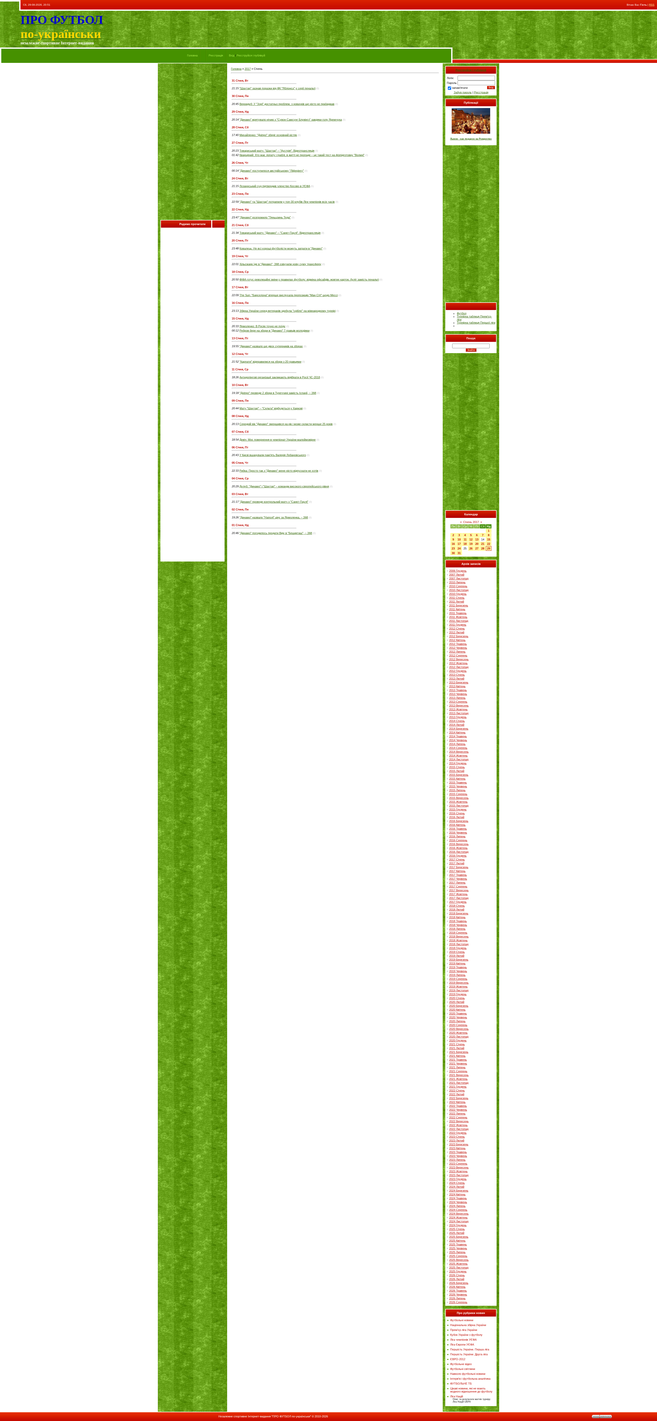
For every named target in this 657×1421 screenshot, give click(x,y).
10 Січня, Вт (240, 384)
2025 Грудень (458, 1271)
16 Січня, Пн (240, 302)
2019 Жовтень (458, 986)
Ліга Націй (456, 1396)
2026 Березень (458, 1282)
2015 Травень (458, 782)
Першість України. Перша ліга (469, 1349)
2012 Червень (458, 647)
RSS (651, 4)
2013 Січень (457, 674)
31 (459, 553)
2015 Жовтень (458, 801)
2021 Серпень (458, 1071)
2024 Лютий (456, 1186)
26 (470, 548)
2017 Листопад (458, 898)
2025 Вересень (459, 1259)
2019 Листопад (458, 990)
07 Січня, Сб (240, 431)
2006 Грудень (458, 570)
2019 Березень (458, 959)
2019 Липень (457, 975)
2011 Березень (458, 605)
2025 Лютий (456, 1232)
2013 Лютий (456, 678)
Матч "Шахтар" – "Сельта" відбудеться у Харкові (271, 408)
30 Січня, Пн (240, 96)
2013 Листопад (458, 713)
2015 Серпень (458, 794)
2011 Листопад (458, 620)
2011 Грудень (457, 624)
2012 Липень (457, 651)
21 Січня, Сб (240, 225)
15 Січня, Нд (240, 318)
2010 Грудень (458, 593)
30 (453, 553)
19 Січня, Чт (240, 256)
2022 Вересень (459, 1121)
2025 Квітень (457, 1240)
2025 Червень (458, 1248)
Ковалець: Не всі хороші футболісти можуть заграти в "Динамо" (281, 248)
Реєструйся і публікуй (251, 55)
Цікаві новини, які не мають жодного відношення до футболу (471, 1390)
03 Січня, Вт (240, 494)
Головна (192, 55)
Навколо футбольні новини (467, 1373)
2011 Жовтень (458, 616)
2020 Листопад (458, 1036)
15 (488, 539)
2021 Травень (458, 1059)
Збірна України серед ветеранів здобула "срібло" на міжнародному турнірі (287, 310)
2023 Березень (458, 1144)
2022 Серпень (458, 1117)
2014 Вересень (459, 751)
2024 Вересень (459, 1213)
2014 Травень (458, 736)
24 (459, 548)
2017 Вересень (459, 890)
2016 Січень (457, 813)
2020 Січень (457, 998)
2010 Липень (457, 582)
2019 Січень (457, 951)
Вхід (231, 55)
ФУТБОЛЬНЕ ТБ (461, 1383)
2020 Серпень (458, 1025)
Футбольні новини (461, 1320)
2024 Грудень (458, 1225)
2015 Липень (457, 790)
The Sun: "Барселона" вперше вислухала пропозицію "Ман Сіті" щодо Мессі (288, 295)
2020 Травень (458, 1013)
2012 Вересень (459, 659)
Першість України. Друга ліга (469, 1354)
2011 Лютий (456, 601)
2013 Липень (457, 697)
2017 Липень (457, 882)
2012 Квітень (457, 640)
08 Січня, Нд (240, 416)
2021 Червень (458, 1063)
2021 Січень (457, 1044)
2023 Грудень (458, 1179)
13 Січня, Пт (240, 338)
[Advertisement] (192, 143)
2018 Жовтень (458, 940)
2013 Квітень (457, 686)
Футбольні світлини (462, 1368)
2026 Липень (457, 1298)
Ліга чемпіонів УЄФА (463, 1339)
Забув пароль (463, 92)
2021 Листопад (458, 1082)
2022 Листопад (458, 1128)
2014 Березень (458, 728)
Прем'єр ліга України (463, 1329)
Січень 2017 (471, 522)
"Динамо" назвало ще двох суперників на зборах (271, 346)
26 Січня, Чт (240, 162)
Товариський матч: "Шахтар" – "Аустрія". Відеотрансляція (276, 150)
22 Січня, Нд (240, 209)
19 (470, 543)
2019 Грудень (458, 994)
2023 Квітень (457, 1148)
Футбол (461, 313)
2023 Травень (458, 1152)
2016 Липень (457, 836)
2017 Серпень (458, 886)
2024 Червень (458, 1202)
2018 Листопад (458, 944)
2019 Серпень (458, 978)
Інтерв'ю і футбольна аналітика (470, 1378)
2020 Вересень (459, 1028)
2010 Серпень (458, 586)
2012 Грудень (458, 670)
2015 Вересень (459, 797)
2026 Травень (458, 1290)
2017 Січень (457, 859)
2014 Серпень (458, 747)
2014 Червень (458, 740)
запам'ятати (460, 87)
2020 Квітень (457, 1009)
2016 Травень (458, 828)
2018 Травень (458, 921)
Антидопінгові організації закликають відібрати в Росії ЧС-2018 (279, 377)
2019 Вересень (459, 982)
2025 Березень (458, 1236)
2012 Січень (457, 628)
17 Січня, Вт (240, 287)
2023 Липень (457, 1159)
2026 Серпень (458, 1302)
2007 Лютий (456, 574)
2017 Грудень (458, 901)
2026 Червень (458, 1294)
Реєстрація (216, 55)
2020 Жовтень (458, 1032)
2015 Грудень (458, 809)
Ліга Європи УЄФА (462, 1344)
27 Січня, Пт (240, 142)
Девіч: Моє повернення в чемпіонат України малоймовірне (277, 439)
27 (476, 548)
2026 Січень (457, 1275)
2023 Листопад (458, 1175)
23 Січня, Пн (240, 193)
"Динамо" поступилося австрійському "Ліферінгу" (271, 170)
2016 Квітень (457, 824)
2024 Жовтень (458, 1217)
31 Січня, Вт (240, 80)
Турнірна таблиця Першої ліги (476, 322)
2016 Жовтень (458, 847)
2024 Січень (457, 1182)
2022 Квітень (457, 1102)
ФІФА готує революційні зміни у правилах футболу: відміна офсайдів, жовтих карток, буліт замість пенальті (309, 279)
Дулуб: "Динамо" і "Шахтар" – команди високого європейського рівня (284, 486)
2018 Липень (457, 928)
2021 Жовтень (458, 1078)
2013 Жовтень (458, 709)
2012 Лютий (456, 632)
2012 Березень (458, 636)
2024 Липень (457, 1205)
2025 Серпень (458, 1256)
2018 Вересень (459, 936)
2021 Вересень (459, 1075)
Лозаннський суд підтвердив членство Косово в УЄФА (274, 186)
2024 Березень (458, 1190)
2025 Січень (457, 1229)
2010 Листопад (458, 590)
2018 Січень (457, 905)
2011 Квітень (457, 609)
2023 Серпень (458, 1163)
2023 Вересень (459, 1167)
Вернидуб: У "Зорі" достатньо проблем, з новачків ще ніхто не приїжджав (286, 103)
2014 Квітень (457, 732)
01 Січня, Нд (240, 525)
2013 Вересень (459, 705)
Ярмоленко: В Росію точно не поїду (262, 326)
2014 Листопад (458, 759)
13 (476, 539)
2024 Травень (458, 1198)
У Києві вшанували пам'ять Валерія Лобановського (272, 455)
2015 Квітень (457, 778)
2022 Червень (458, 1109)
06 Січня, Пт (240, 447)
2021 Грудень (458, 1086)
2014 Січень (457, 720)
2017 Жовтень (458, 894)
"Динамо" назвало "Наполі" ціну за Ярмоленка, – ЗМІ (273, 517)
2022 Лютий (456, 1094)
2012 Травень (458, 643)
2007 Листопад (458, 578)
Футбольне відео (461, 1364)
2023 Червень (458, 1155)
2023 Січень (457, 1136)
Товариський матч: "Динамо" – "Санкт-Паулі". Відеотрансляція (280, 232)
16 (453, 543)
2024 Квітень (457, 1194)
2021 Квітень (457, 1055)
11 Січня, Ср (240, 369)
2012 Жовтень (458, 663)
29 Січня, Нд (240, 111)
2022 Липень (457, 1113)
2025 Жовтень (458, 1263)
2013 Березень (458, 682)
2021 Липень (457, 1067)
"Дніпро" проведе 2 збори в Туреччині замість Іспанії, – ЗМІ (277, 392)
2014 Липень (457, 744)
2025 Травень (458, 1244)
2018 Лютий (456, 909)
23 (453, 548)
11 (465, 539)
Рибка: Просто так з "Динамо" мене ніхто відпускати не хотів (278, 470)
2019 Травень (458, 967)
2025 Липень (457, 1252)
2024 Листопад (458, 1221)
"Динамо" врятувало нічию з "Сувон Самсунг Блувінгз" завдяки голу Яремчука (290, 119)
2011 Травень (458, 613)
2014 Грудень (458, 763)
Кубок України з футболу (466, 1334)
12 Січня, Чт (240, 353)
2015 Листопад (458, 805)
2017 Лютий (456, 863)
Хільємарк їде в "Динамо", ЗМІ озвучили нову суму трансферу (280, 264)
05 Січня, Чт (240, 462)
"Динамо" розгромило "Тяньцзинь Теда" (265, 217)
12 (470, 539)
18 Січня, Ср (240, 271)
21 (482, 543)
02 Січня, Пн (240, 509)
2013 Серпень (458, 701)
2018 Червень (458, 924)
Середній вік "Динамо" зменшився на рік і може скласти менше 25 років (286, 424)
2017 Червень (458, 878)
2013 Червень (458, 693)
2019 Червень (458, 971)
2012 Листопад (458, 667)
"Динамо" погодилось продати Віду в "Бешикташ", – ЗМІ (275, 533)
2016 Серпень (458, 840)
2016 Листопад (458, 851)
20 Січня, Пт (240, 240)
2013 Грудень (458, 717)
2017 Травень (458, 874)
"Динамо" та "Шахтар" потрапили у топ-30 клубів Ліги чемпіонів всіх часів (287, 201)
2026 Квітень (457, 1286)
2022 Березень (458, 1098)
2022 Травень (458, 1105)
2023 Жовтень (458, 1171)
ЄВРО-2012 (457, 1359)
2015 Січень (457, 767)
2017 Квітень (457, 871)
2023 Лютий (456, 1140)
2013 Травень (458, 690)
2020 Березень (458, 1005)
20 (476, 543)
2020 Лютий (456, 1001)
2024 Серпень (458, 1209)
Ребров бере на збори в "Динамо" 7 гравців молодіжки (274, 330)
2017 (248, 68)
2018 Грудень (458, 948)
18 (465, 543)
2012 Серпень (458, 655)
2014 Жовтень (458, 755)
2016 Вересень (459, 844)
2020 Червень (458, 1017)
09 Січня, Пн (240, 400)
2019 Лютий (456, 955)
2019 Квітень (457, 963)
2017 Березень (458, 867)
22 (488, 543)
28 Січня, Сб (240, 127)
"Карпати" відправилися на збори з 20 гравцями (270, 361)
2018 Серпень (458, 932)
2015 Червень (458, 786)
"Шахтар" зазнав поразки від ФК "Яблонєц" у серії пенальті (277, 88)
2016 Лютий (456, 817)
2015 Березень (458, 774)
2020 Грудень (458, 1040)
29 (488, 548)
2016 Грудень (458, 855)
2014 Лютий (456, 724)
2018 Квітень (457, 917)
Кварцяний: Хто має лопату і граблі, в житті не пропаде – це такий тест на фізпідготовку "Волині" (301, 155)
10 (459, 539)
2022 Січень (457, 1090)
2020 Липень (457, 1021)
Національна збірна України (468, 1325)
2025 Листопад (458, 1267)
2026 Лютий (456, 1279)
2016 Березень (458, 821)
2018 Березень (458, 913)
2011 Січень (457, 597)
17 (459, 543)
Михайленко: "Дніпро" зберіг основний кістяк (268, 135)
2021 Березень (458, 1051)
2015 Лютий (456, 770)
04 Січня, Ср (240, 478)
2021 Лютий (456, 1048)
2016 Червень (458, 832)
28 (482, 548)
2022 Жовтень (458, 1125)
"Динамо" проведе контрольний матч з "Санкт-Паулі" (273, 501)
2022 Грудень (458, 1132)
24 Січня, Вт (240, 178)
